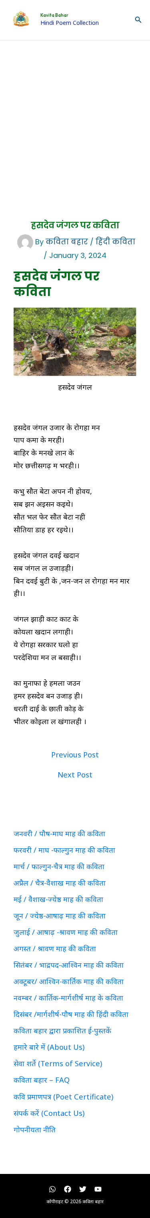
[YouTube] (98, 1189)
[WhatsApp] (52, 1189)
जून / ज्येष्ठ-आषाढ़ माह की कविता (60, 915)
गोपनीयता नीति (35, 1129)
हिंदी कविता (115, 242)
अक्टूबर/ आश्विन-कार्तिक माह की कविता (69, 981)
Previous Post (75, 754)
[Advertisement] (75, 119)
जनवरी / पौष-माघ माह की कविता (59, 833)
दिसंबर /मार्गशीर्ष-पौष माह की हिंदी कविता (71, 1014)
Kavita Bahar (54, 15)
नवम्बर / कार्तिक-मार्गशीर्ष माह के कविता (68, 998)
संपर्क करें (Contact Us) (49, 1113)
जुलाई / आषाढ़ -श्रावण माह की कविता (66, 932)
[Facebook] (67, 1189)
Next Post (75, 774)
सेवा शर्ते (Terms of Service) (58, 1063)
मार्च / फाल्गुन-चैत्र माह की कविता (59, 866)
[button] (138, 20)
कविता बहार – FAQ (42, 1080)
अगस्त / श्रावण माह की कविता (55, 948)
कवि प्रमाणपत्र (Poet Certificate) (63, 1096)
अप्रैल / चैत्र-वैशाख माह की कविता (60, 883)
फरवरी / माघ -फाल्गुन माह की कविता (64, 850)
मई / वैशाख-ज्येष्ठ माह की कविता (58, 899)
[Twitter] (82, 1189)
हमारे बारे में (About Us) (49, 1047)
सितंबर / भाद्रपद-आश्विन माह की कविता (69, 965)
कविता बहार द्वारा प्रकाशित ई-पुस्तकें (62, 1030)
